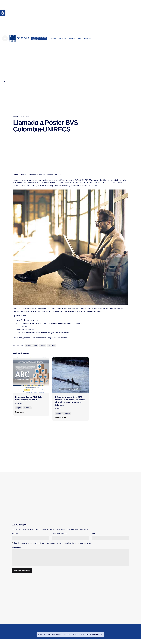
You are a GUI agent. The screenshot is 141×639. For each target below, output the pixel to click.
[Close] (102, 634)
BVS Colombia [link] (31, 345)
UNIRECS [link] (51, 345)
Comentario (17, 547)
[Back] (5, 82)
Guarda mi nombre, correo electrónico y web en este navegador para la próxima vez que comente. (52, 543)
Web (93, 533)
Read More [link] (19, 412)
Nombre (15, 533)
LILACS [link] (42, 345)
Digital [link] (18, 408)
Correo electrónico (59, 533)
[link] (2, 13)
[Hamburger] (5, 38)
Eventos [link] (16, 116)
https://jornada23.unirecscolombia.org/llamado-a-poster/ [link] (42, 338)
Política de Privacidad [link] (90, 634)
